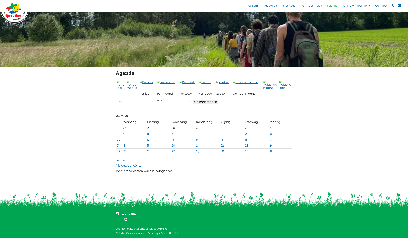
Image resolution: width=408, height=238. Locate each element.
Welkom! (253, 5)
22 (222, 145)
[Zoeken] (222, 82)
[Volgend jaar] (285, 85)
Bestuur (121, 160)
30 (246, 151)
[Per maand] (166, 82)
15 (222, 140)
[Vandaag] (205, 82)
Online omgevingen (355, 5)
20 (118, 140)
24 (271, 145)
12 (148, 140)
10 (270, 134)
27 (173, 151)
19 (118, 134)
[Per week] (187, 82)
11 (123, 140)
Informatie (288, 5)
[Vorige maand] (132, 85)
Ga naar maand (205, 102)
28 (197, 151)
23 (246, 145)
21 (118, 145)
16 (246, 140)
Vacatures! (270, 5)
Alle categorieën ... (128, 166)
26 (148, 151)
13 (172, 140)
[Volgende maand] (270, 85)
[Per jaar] (146, 82)
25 (124, 151)
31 (270, 151)
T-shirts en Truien (311, 5)
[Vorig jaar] (120, 85)
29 (222, 151)
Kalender (332, 5)
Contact (380, 5)
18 (118, 128)
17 (270, 140)
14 (197, 140)
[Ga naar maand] (245, 82)
